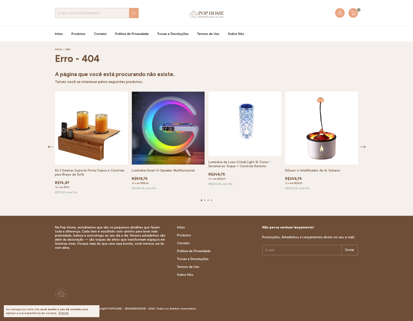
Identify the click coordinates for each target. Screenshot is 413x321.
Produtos (78, 34)
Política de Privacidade (132, 34)
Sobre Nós (236, 34)
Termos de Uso (208, 34)
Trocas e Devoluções (173, 34)
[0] (353, 13)
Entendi (64, 313)
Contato (100, 34)
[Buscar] (134, 13)
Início (59, 34)
